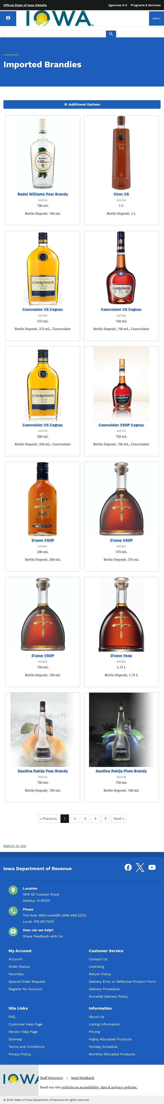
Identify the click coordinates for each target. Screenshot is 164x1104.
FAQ (12, 1017)
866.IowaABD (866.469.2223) (62, 915)
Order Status (19, 967)
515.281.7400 (44, 921)
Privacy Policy (20, 1054)
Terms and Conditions (27, 1047)
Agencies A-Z (117, 5)
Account (15, 959)
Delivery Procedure (104, 989)
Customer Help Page (25, 1024)
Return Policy (100, 974)
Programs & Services (146, 5)
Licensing (96, 967)
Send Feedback (82, 1078)
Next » (119, 819)
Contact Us (98, 959)
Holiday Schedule (103, 1047)
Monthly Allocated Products (112, 1054)
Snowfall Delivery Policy (108, 996)
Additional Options (83, 104)
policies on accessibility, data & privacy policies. (99, 1087)
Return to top (14, 846)
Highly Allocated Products (110, 1039)
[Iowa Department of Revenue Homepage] (60, 18)
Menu (156, 18)
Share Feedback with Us (43, 936)
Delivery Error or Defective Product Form (122, 981)
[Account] (8, 18)
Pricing (94, 1032)
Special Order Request (27, 981)
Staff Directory (51, 1078)
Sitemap (15, 1039)
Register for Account (25, 989)
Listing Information (104, 1024)
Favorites (16, 974)
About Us (96, 1017)
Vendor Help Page (23, 1032)
